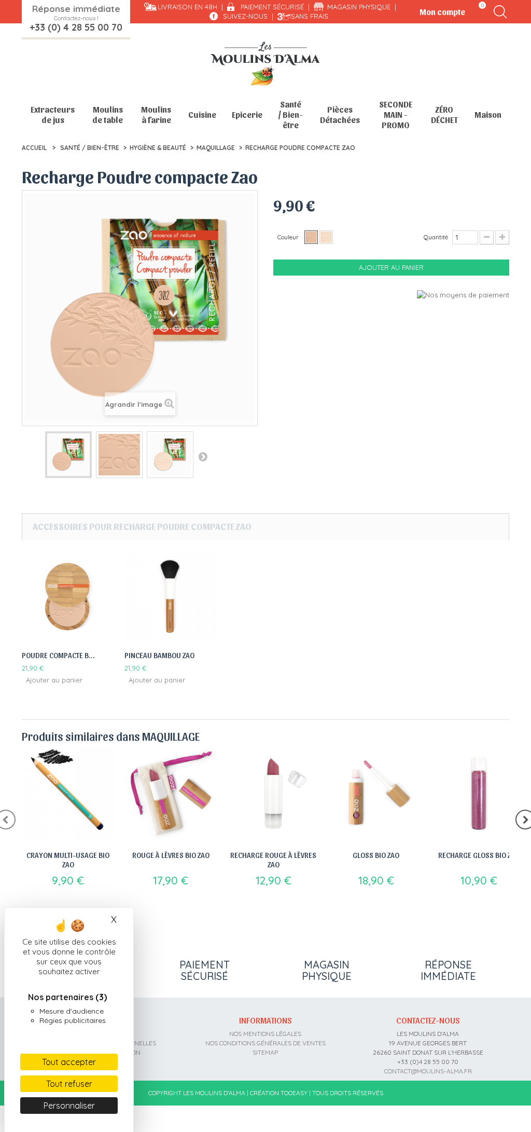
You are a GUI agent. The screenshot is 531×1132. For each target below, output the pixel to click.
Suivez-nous (245, 16)
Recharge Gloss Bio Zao (479, 855)
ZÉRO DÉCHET (444, 114)
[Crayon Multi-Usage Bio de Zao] (68, 793)
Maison (487, 114)
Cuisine (202, 114)
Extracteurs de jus (53, 114)
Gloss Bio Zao (376, 855)
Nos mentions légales (265, 1034)
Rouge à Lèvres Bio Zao (170, 855)
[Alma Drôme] (265, 64)
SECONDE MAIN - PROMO (395, 114)
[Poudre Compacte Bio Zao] (68, 597)
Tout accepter (69, 1062)
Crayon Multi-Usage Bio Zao (67, 859)
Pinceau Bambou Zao (159, 655)
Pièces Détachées (340, 114)
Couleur (288, 237)
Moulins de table (107, 114)
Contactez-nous (428, 1020)
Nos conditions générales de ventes (265, 1043)
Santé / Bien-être (290, 114)
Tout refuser (69, 1084)
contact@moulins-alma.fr (428, 1071)
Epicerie (247, 114)
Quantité (436, 237)
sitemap (265, 1052)
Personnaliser (69, 1105)
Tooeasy (294, 1093)
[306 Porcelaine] (326, 237)
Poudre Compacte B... (58, 655)
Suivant (203, 456)
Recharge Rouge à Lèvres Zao (273, 859)
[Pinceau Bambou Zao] (170, 597)
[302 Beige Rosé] (311, 237)
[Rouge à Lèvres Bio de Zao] (170, 793)
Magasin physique (358, 7)
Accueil (34, 148)
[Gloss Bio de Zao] (376, 793)
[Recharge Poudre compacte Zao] (68, 455)
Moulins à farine (156, 114)
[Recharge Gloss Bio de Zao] (478, 793)
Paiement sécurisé (272, 7)
